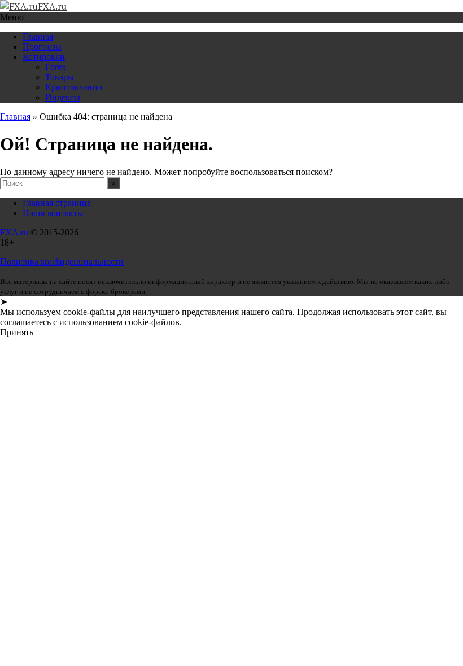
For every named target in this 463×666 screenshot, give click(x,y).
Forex (55, 67)
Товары (59, 77)
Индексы (62, 97)
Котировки (44, 57)
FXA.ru (14, 232)
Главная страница (57, 203)
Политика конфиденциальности (62, 261)
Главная (38, 36)
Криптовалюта (73, 87)
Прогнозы (42, 46)
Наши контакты (53, 213)
